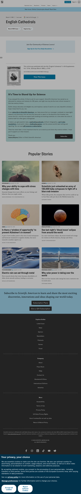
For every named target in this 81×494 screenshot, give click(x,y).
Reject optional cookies (25, 488)
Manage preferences (10, 481)
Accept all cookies (9, 489)
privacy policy (13, 477)
